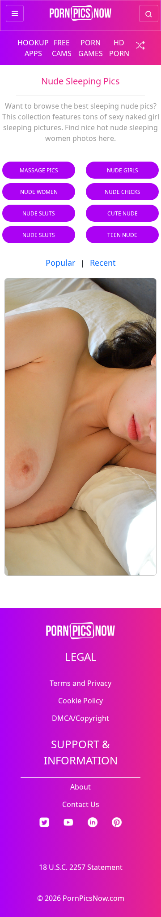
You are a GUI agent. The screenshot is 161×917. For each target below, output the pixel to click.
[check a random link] (138, 44)
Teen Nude (122, 235)
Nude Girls (122, 170)
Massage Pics (39, 170)
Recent (103, 262)
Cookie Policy (80, 701)
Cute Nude (122, 213)
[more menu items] (15, 13)
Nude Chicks (122, 192)
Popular (60, 262)
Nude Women (39, 192)
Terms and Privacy (80, 683)
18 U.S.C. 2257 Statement (81, 867)
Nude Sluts (38, 213)
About (80, 787)
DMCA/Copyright (80, 718)
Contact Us (80, 804)
